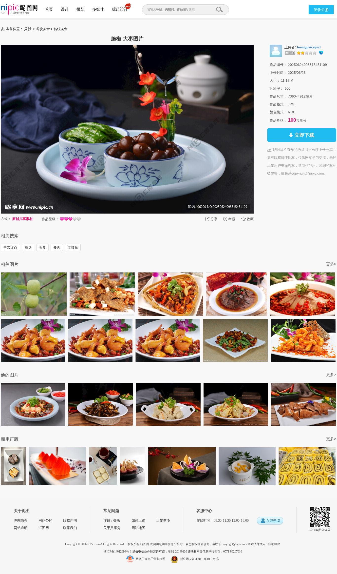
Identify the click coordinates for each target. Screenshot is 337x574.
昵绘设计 (120, 9)
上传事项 (163, 520)
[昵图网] (19, 9)
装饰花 (73, 247)
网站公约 (45, 520)
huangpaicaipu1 (309, 47)
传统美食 (61, 29)
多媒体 (98, 9)
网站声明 (21, 528)
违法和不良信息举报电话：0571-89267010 (215, 551)
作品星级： (50, 219)
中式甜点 (10, 247)
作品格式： (278, 104)
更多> (331, 264)
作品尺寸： (278, 96)
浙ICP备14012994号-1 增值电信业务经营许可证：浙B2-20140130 (146, 551)
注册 (106, 520)
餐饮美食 (43, 29)
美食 (42, 247)
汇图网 (43, 528)
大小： (275, 80)
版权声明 (70, 520)
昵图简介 (21, 520)
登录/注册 (321, 10)
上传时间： (278, 73)
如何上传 (138, 520)
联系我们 (70, 528)
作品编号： (278, 65)
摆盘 (28, 247)
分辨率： (276, 88)
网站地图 (138, 528)
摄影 (80, 9)
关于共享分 (112, 528)
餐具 (56, 247)
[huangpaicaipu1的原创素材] (276, 51)
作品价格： (278, 120)
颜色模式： (278, 112)
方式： (6, 219)
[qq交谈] (270, 521)
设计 (65, 9)
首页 (49, 9)
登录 (116, 520)
